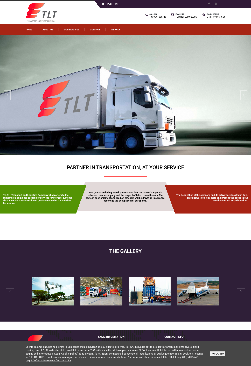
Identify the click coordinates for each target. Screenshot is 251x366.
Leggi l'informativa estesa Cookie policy (48, 360)
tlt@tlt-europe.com (186, 17)
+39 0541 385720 (157, 17)
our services (71, 29)
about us (48, 29)
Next (241, 291)
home (29, 29)
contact (95, 29)
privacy (115, 29)
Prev (10, 291)
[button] (19, 95)
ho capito (218, 353)
